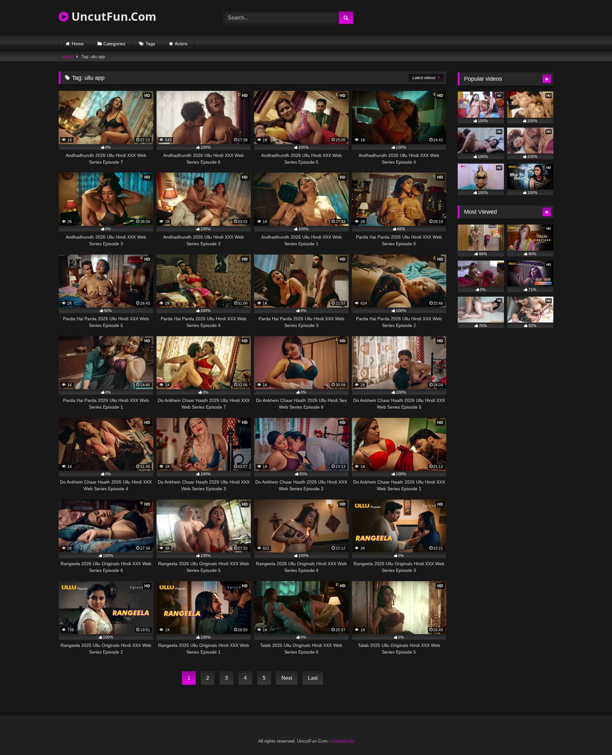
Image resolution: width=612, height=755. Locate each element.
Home (78, 43)
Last (312, 678)
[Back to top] (592, 736)
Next (286, 678)
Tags (150, 43)
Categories (114, 43)
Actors (181, 43)
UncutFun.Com (112, 16)
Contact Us (343, 741)
